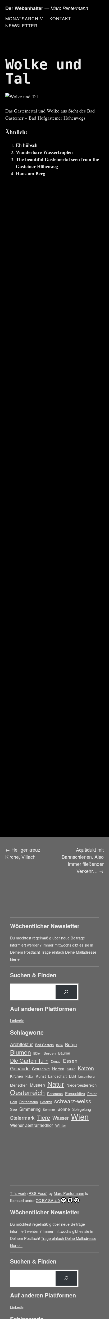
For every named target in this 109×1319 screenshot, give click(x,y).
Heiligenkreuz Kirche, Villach (22, 853)
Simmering (29, 1109)
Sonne (63, 1109)
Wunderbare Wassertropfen (44, 152)
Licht (72, 1076)
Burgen (50, 1053)
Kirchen (16, 1076)
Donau (56, 1061)
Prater (92, 1093)
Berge (71, 1044)
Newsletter (21, 25)
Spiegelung (81, 1109)
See (13, 1109)
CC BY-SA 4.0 (48, 1200)
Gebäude (20, 1068)
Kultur (29, 1076)
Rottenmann (28, 1101)
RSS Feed (37, 1193)
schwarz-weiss (72, 1100)
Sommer (49, 1109)
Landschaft (57, 1076)
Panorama (55, 1093)
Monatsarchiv (24, 18)
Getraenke (41, 1068)
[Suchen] (66, 992)
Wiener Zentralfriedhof (31, 1125)
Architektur (21, 1044)
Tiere (43, 1117)
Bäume (64, 1053)
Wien (80, 1116)
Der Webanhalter (24, 8)
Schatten (46, 1102)
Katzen (86, 1068)
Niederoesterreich (81, 1085)
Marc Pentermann (69, 1193)
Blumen (20, 1052)
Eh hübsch (27, 145)
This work (18, 1193)
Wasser (60, 1117)
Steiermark (22, 1117)
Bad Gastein (44, 1044)
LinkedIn (17, 1020)
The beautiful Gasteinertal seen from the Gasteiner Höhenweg (57, 163)
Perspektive (75, 1093)
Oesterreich (27, 1092)
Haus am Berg (30, 173)
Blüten (37, 1053)
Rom (13, 1102)
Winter (60, 1125)
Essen (70, 1060)
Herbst (58, 1068)
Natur (55, 1083)
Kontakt (60, 18)
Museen (37, 1085)
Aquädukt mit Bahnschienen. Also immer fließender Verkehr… (83, 860)
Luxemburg (86, 1076)
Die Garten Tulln (29, 1060)
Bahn (59, 1045)
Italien (71, 1069)
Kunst (41, 1076)
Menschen (19, 1085)
